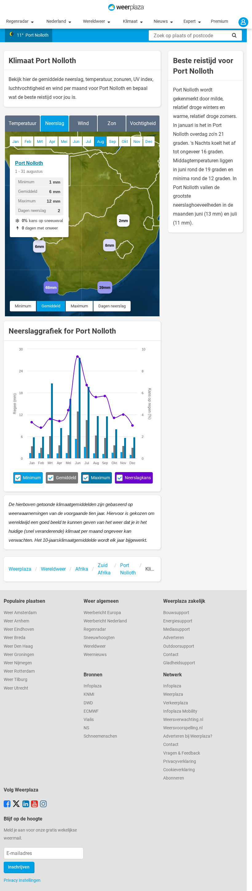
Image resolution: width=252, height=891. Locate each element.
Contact (171, 654)
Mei (64, 141)
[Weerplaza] (126, 7)
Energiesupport (177, 621)
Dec (148, 141)
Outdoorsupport (178, 646)
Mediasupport (176, 629)
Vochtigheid (143, 123)
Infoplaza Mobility (180, 711)
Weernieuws (95, 654)
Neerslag (54, 123)
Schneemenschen (100, 736)
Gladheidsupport (179, 663)
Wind (83, 123)
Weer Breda (15, 637)
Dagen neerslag (112, 306)
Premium (219, 21)
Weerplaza (173, 694)
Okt (125, 141)
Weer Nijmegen (18, 663)
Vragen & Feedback (181, 753)
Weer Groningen (19, 654)
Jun (76, 141)
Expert (190, 21)
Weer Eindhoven (19, 629)
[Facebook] (7, 804)
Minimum (23, 306)
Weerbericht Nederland (105, 621)
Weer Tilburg (15, 679)
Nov (136, 141)
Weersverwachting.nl (183, 719)
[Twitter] (16, 804)
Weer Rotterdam (19, 671)
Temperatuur (22, 123)
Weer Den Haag (18, 646)
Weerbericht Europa (102, 612)
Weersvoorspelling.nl (183, 728)
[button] (45, 252)
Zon (112, 123)
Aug (100, 141)
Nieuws (161, 21)
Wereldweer (94, 21)
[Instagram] (43, 804)
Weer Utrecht (16, 688)
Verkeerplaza (175, 703)
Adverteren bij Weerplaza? (187, 736)
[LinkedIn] (25, 804)
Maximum (79, 306)
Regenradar (18, 21)
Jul (88, 141)
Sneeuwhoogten (99, 637)
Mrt (40, 141)
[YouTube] (34, 804)
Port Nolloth (29, 163)
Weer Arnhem (16, 621)
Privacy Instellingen (22, 880)
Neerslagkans (138, 477)
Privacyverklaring (179, 761)
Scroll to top (242, 881)
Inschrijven (19, 867)
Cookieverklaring (179, 769)
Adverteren (173, 637)
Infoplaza (93, 686)
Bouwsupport (176, 612)
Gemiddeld (50, 306)
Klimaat (131, 21)
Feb (28, 141)
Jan (15, 141)
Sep (112, 141)
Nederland (56, 21)
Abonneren (173, 778)
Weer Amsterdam (20, 612)
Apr (52, 141)
